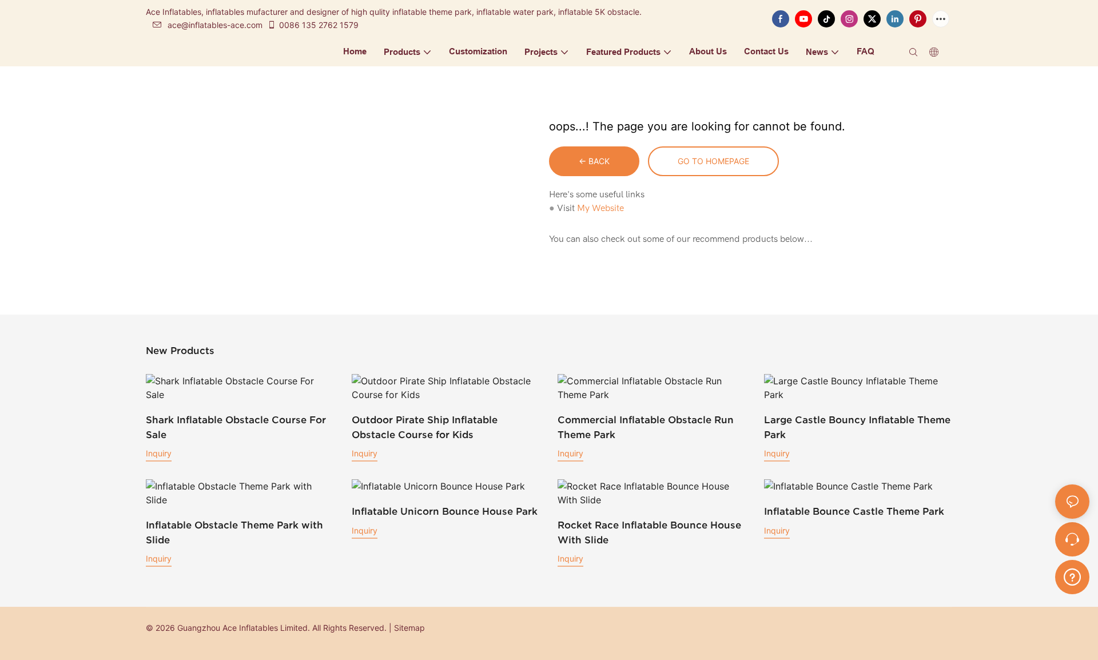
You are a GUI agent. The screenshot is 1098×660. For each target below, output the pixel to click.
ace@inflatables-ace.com (215, 25)
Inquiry (159, 453)
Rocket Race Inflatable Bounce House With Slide (649, 532)
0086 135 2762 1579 (319, 25)
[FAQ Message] (1072, 575)
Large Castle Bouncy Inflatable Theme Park (857, 427)
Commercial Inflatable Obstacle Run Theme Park (646, 427)
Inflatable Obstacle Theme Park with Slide (234, 532)
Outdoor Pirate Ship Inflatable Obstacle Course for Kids (425, 427)
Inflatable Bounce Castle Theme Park (854, 511)
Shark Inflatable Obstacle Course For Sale (236, 427)
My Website (600, 208)
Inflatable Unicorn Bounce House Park (445, 511)
